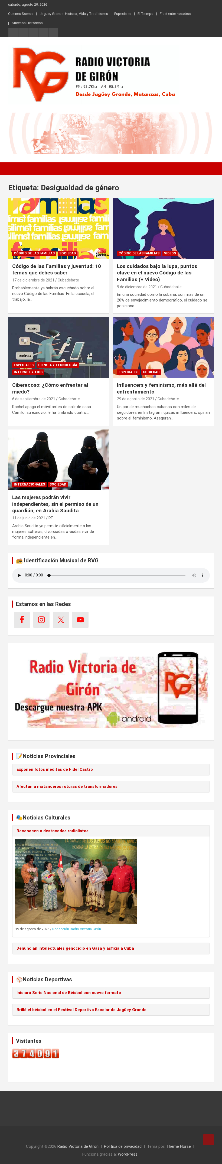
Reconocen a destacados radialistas (53, 830)
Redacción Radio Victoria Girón (76, 929)
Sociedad (67, 253)
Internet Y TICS (28, 372)
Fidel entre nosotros (175, 14)
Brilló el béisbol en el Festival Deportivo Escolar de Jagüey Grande (81, 1009)
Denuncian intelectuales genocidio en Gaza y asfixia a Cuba (75, 948)
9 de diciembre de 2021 (137, 287)
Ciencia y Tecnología (57, 365)
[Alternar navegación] (15, 168)
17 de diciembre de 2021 (33, 280)
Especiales (122, 14)
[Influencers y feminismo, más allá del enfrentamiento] (163, 347)
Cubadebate (68, 280)
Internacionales (29, 484)
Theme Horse (178, 1146)
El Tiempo (146, 14)
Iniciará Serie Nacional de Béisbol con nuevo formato (69, 992)
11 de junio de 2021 (28, 518)
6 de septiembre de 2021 (33, 399)
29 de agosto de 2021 (135, 399)
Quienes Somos (20, 14)
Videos (170, 253)
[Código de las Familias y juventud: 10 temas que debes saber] (58, 228)
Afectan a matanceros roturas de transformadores (67, 786)
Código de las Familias (34, 253)
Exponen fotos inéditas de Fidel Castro (55, 769)
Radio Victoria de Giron (78, 1146)
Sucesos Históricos (27, 23)
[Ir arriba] (208, 1139)
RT (50, 518)
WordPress (128, 1154)
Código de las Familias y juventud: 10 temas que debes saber (56, 269)
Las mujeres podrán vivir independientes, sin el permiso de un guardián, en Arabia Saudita (55, 504)
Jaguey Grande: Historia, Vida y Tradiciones (74, 14)
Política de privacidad (123, 1146)
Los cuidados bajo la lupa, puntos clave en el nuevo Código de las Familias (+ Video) (157, 273)
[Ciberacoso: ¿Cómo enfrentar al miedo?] (58, 347)
